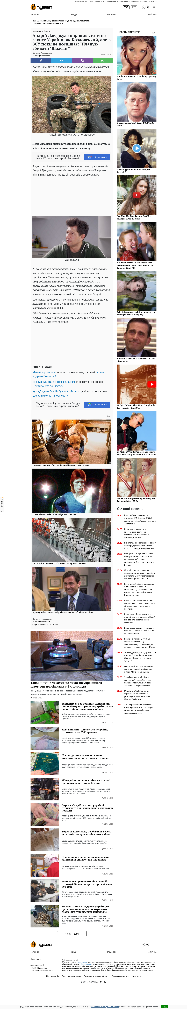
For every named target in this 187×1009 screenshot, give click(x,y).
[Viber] (82, 60)
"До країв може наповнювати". (50, 395)
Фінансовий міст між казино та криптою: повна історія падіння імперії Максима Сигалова (139, 669)
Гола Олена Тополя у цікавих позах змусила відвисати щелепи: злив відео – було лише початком (61, 22)
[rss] (143, 7)
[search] (154, 7)
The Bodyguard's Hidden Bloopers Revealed (133, 171)
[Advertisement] (71, 196)
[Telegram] (61, 60)
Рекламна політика (139, 1)
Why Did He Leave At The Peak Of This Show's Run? (136, 360)
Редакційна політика (97, 1)
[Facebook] (41, 60)
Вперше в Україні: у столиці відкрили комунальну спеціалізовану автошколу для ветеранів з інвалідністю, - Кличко (140, 643)
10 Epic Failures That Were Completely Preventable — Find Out (136, 406)
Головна (35, 14)
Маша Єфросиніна (43, 372)
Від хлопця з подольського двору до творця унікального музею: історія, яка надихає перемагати (140, 545)
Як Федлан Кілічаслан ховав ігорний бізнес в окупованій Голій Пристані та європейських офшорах (139, 618)
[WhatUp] (103, 60)
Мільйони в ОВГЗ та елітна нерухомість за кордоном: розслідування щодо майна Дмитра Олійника (137, 695)
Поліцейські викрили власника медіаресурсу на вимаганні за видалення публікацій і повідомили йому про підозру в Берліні (139, 559)
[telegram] (147, 7)
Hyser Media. (100, 982)
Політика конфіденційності (118, 1)
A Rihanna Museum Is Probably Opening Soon (136, 77)
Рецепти (111, 14)
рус (134, 7)
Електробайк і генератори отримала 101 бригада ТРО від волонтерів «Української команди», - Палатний (140, 519)
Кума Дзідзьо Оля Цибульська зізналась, (57, 391)
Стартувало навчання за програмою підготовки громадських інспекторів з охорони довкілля (136, 533)
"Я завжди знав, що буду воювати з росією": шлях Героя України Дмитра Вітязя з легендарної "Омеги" (140, 657)
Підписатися (100, 157)
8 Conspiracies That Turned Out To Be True (135, 124)
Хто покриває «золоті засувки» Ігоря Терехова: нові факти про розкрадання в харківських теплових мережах (138, 709)
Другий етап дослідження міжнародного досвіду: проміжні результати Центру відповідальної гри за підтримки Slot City (140, 574)
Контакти (152, 1)
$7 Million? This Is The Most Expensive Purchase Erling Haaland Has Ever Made (136, 453)
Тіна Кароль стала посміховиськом (53, 382)
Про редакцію (81, 1)
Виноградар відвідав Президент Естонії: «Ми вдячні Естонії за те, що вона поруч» (139, 631)
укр (126, 7)
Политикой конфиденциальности (105, 1007)
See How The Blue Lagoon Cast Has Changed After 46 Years (134, 217)
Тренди (73, 14)
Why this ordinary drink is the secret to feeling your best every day (136, 313)
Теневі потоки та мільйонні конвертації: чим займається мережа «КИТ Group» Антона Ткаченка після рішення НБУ (137, 681)
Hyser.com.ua (82, 962)
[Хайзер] (41, 7)
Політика (151, 14)
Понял (164, 1007)
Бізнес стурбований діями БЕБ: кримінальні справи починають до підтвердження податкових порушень (140, 605)
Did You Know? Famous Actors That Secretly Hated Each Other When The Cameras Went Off (135, 265)
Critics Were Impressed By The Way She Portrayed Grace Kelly (136, 499)
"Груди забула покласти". (47, 386)
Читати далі (72, 934)
